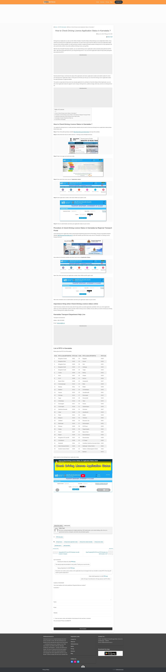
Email (55, 607)
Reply (73, 561)
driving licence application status (71, 541)
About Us (73, 641)
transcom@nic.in (61, 323)
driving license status (98, 541)
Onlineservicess (74, 644)
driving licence (59, 541)
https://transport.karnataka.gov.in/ (65, 235)
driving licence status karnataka (86, 541)
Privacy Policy (46, 669)
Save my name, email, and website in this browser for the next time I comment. (73, 618)
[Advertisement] (83, 14)
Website (55, 612)
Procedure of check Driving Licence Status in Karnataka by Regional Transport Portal (72, 114)
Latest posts (67, 525)
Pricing (107, 2)
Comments (57, 587)
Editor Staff (109, 36)
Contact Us (118, 2)
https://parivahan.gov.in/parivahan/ (81, 131)
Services (102, 2)
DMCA (72, 646)
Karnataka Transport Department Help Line (64, 117)
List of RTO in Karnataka (60, 119)
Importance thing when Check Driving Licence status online (67, 116)
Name (55, 601)
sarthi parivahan (66, 545)
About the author (58, 525)
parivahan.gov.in (58, 545)
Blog (111, 2)
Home (97, 2)
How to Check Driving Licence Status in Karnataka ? (66, 113)
